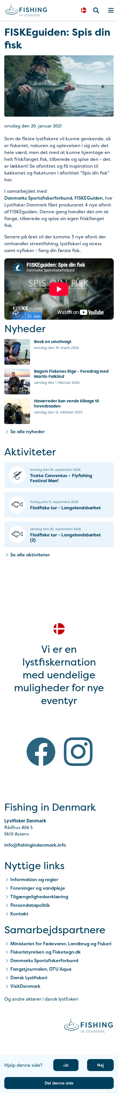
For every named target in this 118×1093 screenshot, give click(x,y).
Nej (100, 1065)
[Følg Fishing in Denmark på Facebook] (41, 752)
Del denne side (59, 1083)
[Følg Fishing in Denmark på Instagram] (78, 752)
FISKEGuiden (88, 198)
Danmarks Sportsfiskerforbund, (38, 198)
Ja (65, 1065)
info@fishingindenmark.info (35, 845)
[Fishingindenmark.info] (88, 1026)
